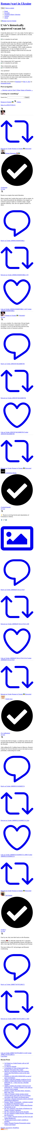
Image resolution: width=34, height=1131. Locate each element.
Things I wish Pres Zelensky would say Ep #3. (17, 1079)
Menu (2, 8)
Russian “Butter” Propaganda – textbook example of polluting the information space (18, 1102)
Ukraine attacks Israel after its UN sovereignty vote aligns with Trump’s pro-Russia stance (17, 1096)
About (6, 18)
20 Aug (3, 317)
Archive (6, 16)
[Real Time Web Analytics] (4, 1129)
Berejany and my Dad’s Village (10, 90)
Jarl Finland (8, 895)
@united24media (6, 507)
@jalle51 (3, 929)
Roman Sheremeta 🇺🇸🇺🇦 (12, 153)
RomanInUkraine (6, 83)
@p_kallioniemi (5, 733)
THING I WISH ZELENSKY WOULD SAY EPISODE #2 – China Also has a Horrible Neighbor (17, 1082)
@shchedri (22, 315)
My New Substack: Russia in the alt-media (16, 1111)
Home (6, 11)
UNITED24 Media (10, 473)
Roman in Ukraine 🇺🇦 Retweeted (21, 148)
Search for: (4, 97)
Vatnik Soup (9, 699)
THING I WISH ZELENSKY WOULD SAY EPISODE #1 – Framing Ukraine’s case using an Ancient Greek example (18, 1087)
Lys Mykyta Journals (10, 1066)
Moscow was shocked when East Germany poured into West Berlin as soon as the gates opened (16, 1073)
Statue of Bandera (27, 90)
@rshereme (4, 187)
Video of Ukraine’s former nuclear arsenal (16, 1094)
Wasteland (18, 81)
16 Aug (3, 931)
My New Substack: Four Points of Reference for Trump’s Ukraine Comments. (18, 1109)
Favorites (7, 13)
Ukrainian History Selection (12, 14)
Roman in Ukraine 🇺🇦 (11, 315)
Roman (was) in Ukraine (16, 3)
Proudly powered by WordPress (10, 1127)
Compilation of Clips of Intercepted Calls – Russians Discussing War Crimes (16, 1068)
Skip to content (9, 8)
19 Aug (3, 189)
